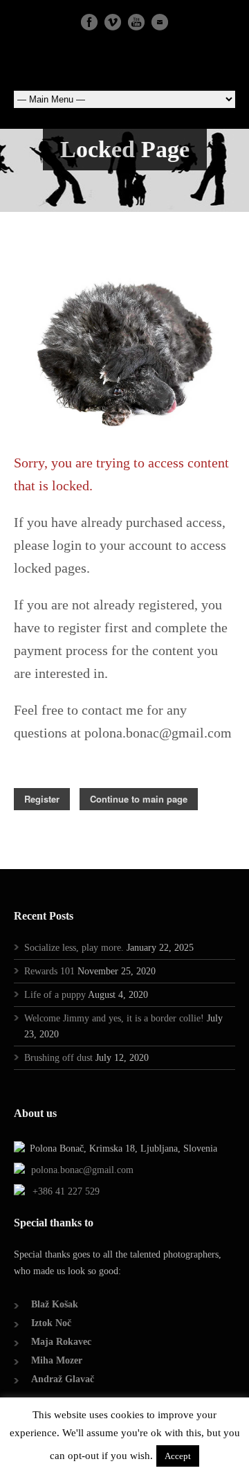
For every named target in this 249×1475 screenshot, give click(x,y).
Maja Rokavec (61, 1342)
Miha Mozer (56, 1360)
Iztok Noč (51, 1323)
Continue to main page (138, 798)
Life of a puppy (55, 995)
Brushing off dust (58, 1058)
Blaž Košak (54, 1304)
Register (41, 798)
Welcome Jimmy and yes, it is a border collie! (114, 1018)
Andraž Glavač (62, 1379)
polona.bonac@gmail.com (82, 1170)
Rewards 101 (49, 971)
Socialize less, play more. (74, 947)
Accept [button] (178, 1456)
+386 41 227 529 (66, 1191)
